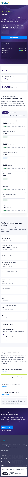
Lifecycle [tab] (12, 112)
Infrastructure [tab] (20, 115)
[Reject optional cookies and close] (26, 468)
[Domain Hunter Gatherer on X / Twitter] (4, 451)
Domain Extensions (9, 8)
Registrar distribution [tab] (8, 115)
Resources (4, 458)
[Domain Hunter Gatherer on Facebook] (2, 451)
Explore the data (14, 37)
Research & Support (7, 461)
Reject (11, 473)
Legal (2, 465)
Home (2, 8)
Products (3, 455)
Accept (5, 473)
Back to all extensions (6, 430)
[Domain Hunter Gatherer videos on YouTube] (7, 451)
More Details (18, 473)
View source (5, 371)
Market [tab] (5, 112)
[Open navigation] (26, 2)
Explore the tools (6, 427)
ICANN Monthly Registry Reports (18, 126)
